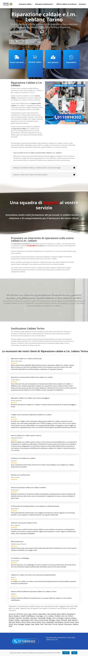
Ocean (58, 620)
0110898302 (26, 641)
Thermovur (48, 624)
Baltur (44, 614)
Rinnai (33, 622)
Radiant (74, 620)
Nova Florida (43, 620)
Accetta (66, 652)
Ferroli (70, 616)
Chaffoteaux (30, 616)
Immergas (60, 618)
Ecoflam (58, 616)
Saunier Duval (69, 622)
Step (32, 624)
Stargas (27, 624)
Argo (30, 614)
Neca (36, 620)
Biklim (64, 614)
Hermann (33, 618)
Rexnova (12, 622)
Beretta (54, 614)
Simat (11, 624)
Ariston (35, 614)
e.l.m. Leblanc (49, 616)
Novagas (52, 620)
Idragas (49, 618)
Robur (39, 622)
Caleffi (23, 616)
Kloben (11, 620)
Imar (54, 618)
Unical (55, 624)
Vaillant (60, 624)
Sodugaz (21, 624)
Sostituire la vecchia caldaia (20, 336)
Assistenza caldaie (25, 4)
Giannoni (18, 618)
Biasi (59, 614)
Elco (62, 616)
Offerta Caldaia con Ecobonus (66, 4)
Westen (75, 624)
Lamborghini (25, 620)
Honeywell (41, 618)
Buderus (17, 616)
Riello (29, 622)
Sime (15, 624)
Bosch (11, 616)
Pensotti (64, 620)
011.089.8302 (31, 246)
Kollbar (17, 620)
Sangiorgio (50, 622)
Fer (66, 616)
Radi (69, 620)
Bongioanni (71, 614)
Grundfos (26, 618)
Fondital (12, 618)
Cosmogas (39, 616)
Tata (41, 624)
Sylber (37, 624)
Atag (40, 614)
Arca (26, 614)
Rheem (18, 622)
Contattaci (82, 4)
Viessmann (68, 624)
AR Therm (20, 614)
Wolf (10, 626)
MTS (32, 620)
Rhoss (23, 622)
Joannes (67, 618)
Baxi (49, 614)
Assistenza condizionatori (44, 4)
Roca (43, 622)
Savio (77, 622)
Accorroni (12, 614)
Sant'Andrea (59, 622)
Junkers (73, 618)
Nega (74, 652)
